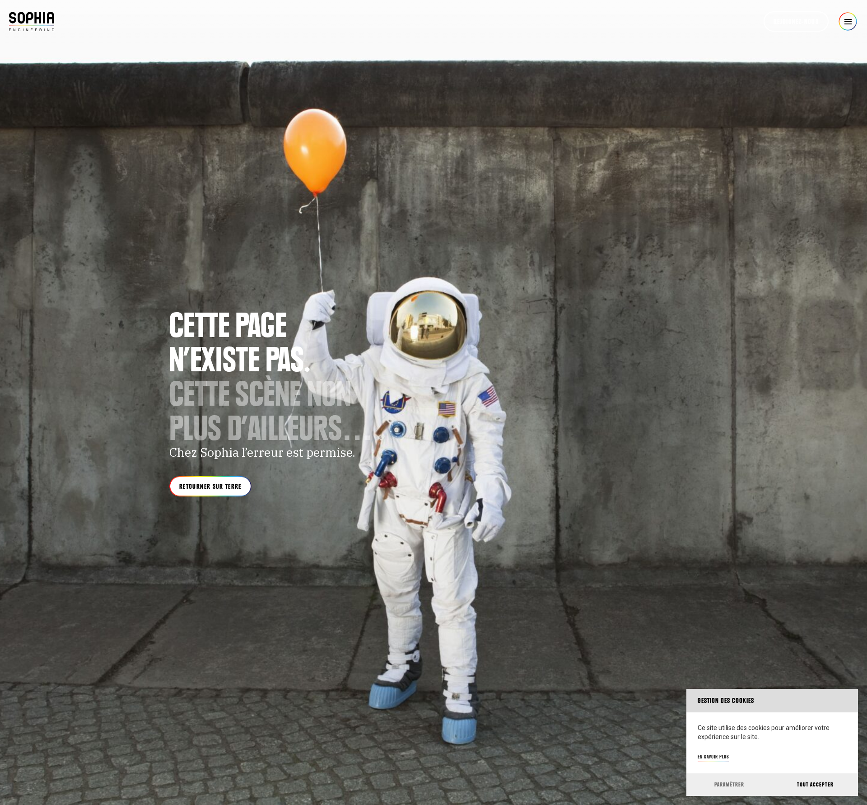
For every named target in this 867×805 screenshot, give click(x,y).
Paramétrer (729, 784)
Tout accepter (815, 784)
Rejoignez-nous (796, 22)
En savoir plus (713, 757)
